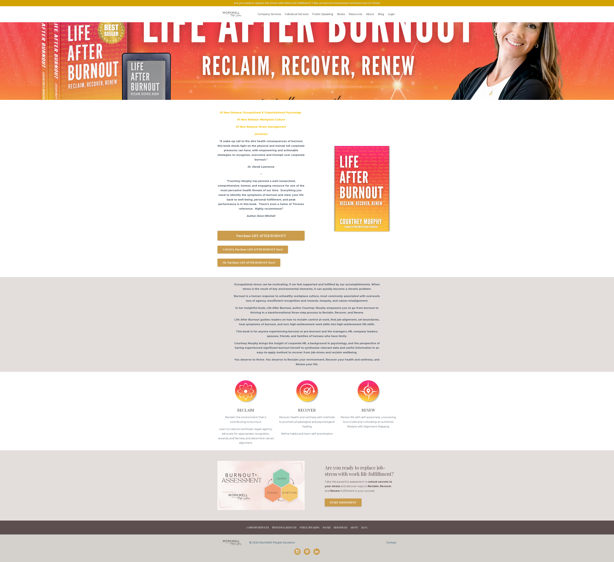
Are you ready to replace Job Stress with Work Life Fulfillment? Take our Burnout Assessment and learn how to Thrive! (307, 3)
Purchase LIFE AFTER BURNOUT (261, 235)
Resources (355, 14)
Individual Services (296, 14)
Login (391, 14)
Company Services (269, 14)
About (370, 14)
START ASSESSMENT (343, 502)
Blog (381, 14)
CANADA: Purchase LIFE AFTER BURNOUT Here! (253, 249)
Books (341, 14)
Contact (391, 542)
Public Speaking (322, 14)
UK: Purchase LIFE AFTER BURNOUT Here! (249, 262)
